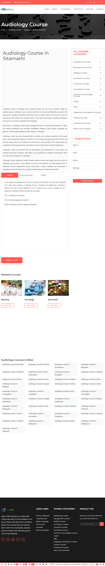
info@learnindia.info (23, 2)
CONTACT (100, 9)
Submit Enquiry (87, 181)
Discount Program (42, 530)
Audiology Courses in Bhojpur (91, 399)
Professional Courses (81, 123)
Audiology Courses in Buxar (12, 379)
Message (76, 168)
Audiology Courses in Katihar (39, 364)
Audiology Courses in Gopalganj (36, 392)
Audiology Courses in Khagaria (9, 385)
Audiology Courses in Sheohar (91, 413)
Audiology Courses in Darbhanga (62, 400)
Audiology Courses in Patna (38, 406)
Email (75, 153)
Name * (75, 145)
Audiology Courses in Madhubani (36, 422)
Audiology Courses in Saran (91, 384)
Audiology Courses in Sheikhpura (62, 414)
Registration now (12, 260)
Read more (7, 305)
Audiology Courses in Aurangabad (9, 392)
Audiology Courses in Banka (65, 421)
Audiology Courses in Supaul (39, 384)
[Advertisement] (35, 85)
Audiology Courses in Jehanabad (9, 400)
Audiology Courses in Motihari (12, 364)
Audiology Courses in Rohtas (65, 384)
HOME (46, 9)
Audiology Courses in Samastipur (36, 414)
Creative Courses (80, 118)
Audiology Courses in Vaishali (12, 421)
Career (76, 101)
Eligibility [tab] (10, 175)
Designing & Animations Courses (86, 112)
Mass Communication (82, 129)
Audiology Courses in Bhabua (65, 379)
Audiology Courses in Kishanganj (9, 407)
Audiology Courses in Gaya (64, 391)
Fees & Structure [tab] (27, 175)
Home (3, 30)
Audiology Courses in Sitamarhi (88, 407)
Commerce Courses (81, 78)
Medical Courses (80, 73)
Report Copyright (42, 521)
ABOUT (55, 9)
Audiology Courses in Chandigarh (88, 392)
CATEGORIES (65, 9)
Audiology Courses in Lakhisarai (9, 429)
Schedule (39, 527)
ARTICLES (89, 9)
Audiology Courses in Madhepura (88, 422)
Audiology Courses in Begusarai (88, 365)
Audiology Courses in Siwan (91, 379)
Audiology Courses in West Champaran (38, 373)
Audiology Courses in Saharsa (12, 372)
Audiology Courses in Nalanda (91, 372)
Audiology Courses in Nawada (65, 406)
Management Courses (82, 67)
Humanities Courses (81, 89)
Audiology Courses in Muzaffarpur (62, 365)
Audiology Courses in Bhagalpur (62, 373)
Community (40, 524)
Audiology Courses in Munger (39, 399)
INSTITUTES (78, 9)
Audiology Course (15, 30)
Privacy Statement (43, 516)
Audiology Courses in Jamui (12, 413)
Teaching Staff (41, 519)
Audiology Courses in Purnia (38, 379)
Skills (75, 107)
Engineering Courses (82, 62)
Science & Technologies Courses (83, 95)
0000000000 (7, 2)
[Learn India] (7, 9)
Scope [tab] (43, 175)
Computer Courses (81, 84)
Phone (75, 160)
